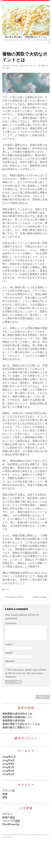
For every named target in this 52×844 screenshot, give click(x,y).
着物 (43, 66)
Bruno (25, 66)
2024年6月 (8, 771)
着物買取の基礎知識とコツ (17, 717)
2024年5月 (8, 774)
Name (8, 644)
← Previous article (13, 596)
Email (8, 653)
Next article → (41, 596)
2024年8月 (8, 764)
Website (9, 661)
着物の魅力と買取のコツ (16, 727)
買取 (4, 797)
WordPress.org (10, 824)
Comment (10, 623)
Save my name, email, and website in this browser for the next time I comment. (25, 673)
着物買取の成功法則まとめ (17, 714)
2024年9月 (8, 760)
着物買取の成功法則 (13, 720)
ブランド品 (36, 66)
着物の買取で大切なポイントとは (21, 724)
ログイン (7, 814)
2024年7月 (8, 767)
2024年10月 (9, 757)
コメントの (11, 821)
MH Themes (7, 837)
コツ (7, 589)
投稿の (8, 817)
